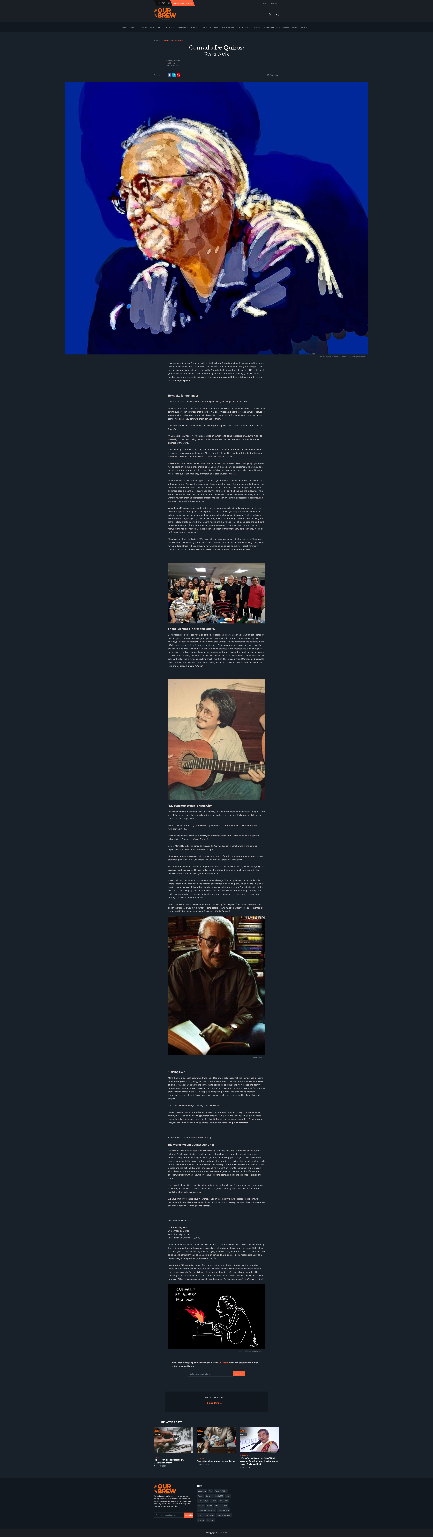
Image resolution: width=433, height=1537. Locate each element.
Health (240, 27)
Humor (286, 27)
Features (195, 27)
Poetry (248, 27)
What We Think (169, 27)
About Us (133, 27)
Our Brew (177, 61)
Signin (265, 3)
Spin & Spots (183, 27)
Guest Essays (155, 27)
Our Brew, (223, 1363)
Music (216, 27)
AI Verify (257, 27)
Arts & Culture (228, 27)
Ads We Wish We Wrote (206, 1510)
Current (143, 27)
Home (124, 27)
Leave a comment (172, 65)
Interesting (269, 27)
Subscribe (273, 3)
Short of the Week (224, 1515)
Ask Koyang (210, 1515)
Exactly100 (219, 1496)
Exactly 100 (207, 27)
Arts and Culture (221, 1506)
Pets (278, 27)
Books (294, 27)
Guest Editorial (223, 1510)
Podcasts (304, 27)
